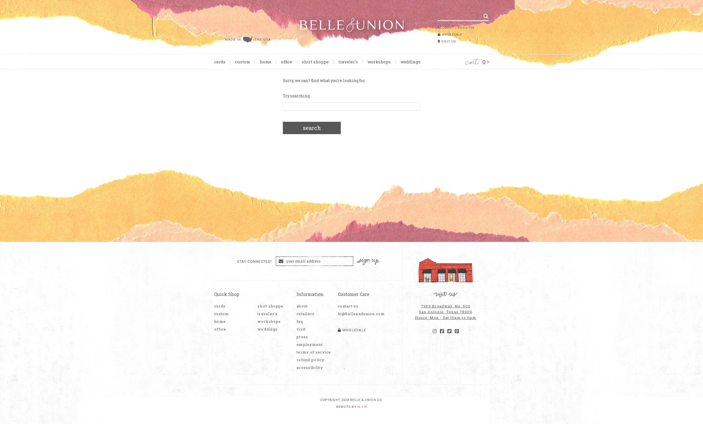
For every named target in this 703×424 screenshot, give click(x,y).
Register (466, 28)
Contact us (348, 306)
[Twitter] (449, 331)
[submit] (486, 16)
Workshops (379, 61)
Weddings (410, 61)
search (312, 127)
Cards (219, 61)
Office (286, 61)
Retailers (306, 314)
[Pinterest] (457, 331)
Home (265, 61)
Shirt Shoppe (315, 61)
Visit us (448, 41)
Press (302, 337)
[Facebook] (442, 331)
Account (446, 28)
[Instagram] (435, 331)
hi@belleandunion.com (358, 314)
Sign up (368, 261)
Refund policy (310, 360)
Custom (242, 61)
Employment (310, 344)
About (302, 306)
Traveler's (348, 61)
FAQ (300, 321)
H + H (362, 407)
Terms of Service (314, 352)
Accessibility (310, 367)
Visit (301, 329)
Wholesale (451, 34)
